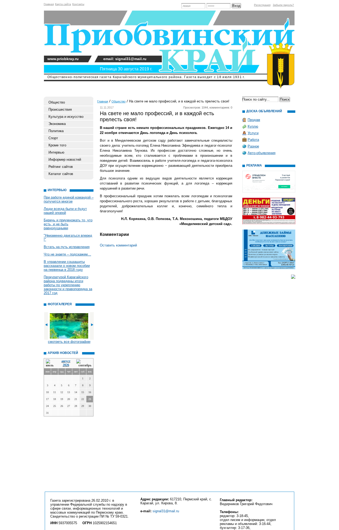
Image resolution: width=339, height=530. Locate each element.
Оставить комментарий (118, 245)
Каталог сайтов (60, 174)
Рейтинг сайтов (60, 167)
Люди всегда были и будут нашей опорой (65, 211)
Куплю (253, 126)
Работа (253, 140)
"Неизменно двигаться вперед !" (68, 237)
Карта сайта (63, 4)
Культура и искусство (65, 117)
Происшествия (60, 109)
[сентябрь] (83, 363)
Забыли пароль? (283, 4)
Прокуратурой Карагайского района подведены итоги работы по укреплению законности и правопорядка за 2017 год (68, 285)
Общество (56, 102)
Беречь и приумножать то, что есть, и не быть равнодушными (68, 224)
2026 (66, 365)
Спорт (53, 138)
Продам (254, 120)
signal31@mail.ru (166, 511)
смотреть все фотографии (69, 342)
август (65, 361)
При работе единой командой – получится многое (68, 199)
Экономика (57, 124)
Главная (49, 4)
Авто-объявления (261, 153)
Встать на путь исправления (67, 247)
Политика (56, 131)
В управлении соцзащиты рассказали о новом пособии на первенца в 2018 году (67, 266)
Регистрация (262, 4)
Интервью (56, 152)
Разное (253, 146)
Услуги (253, 133)
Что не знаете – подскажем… (67, 254)
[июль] (50, 363)
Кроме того (57, 145)
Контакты (78, 4)
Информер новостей (64, 159)
